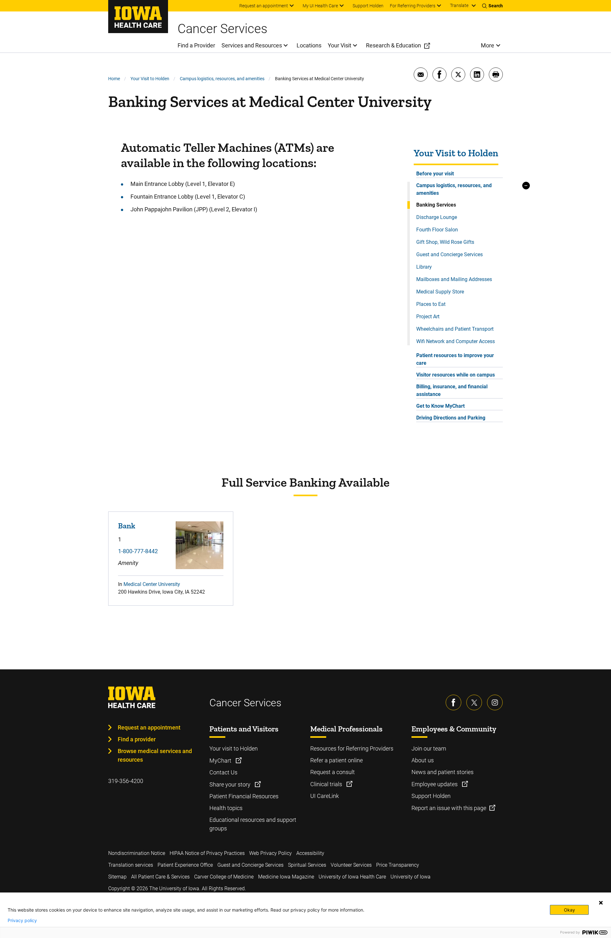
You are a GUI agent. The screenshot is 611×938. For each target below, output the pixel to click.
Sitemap (117, 877)
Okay (569, 910)
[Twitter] (474, 702)
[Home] (138, 16)
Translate (459, 5)
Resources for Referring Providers (351, 748)
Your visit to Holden (233, 748)
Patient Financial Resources (243, 796)
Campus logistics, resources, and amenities (222, 78)
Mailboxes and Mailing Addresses (454, 279)
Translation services (130, 865)
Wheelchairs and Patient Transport (455, 329)
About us (422, 760)
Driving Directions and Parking (450, 418)
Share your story (230, 784)
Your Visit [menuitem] (339, 45)
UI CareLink (324, 796)
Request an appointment (149, 727)
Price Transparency (397, 865)
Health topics (225, 808)
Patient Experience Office (185, 865)
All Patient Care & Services (160, 877)
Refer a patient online (336, 760)
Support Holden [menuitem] (368, 5)
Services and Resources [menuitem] (251, 45)
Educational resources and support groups (252, 824)
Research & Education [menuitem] (393, 45)
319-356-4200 (125, 781)
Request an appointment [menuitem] (263, 5)
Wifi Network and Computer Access (455, 341)
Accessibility (310, 853)
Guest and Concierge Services (449, 254)
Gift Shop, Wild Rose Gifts (445, 242)
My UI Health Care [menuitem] (320, 5)
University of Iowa (410, 877)
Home (114, 78)
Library (424, 267)
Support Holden (431, 796)
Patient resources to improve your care (455, 359)
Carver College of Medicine (224, 877)
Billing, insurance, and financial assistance (452, 390)
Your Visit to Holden (149, 78)
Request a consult (332, 772)
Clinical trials (326, 784)
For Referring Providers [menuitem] (412, 5)
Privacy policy (22, 920)
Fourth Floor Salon (437, 230)
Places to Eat (431, 304)
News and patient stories (442, 772)
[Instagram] (495, 702)
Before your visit (435, 174)
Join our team (428, 748)
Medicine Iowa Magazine (286, 877)
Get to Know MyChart (440, 406)
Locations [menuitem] (309, 45)
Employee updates (435, 784)
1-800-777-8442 (138, 551)
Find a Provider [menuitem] (196, 45)
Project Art (427, 317)
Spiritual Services (307, 865)
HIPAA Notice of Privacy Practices (207, 853)
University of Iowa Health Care (352, 877)
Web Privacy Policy (270, 853)
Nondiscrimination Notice (136, 853)
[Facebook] (453, 702)
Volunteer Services (351, 865)
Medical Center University (151, 584)
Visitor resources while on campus (455, 375)
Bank (126, 525)
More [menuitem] (487, 45)
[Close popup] (600, 902)
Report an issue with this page (448, 808)
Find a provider (137, 739)
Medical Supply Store (440, 292)
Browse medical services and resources (155, 755)
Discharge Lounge (436, 217)
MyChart (221, 760)
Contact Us (223, 772)
